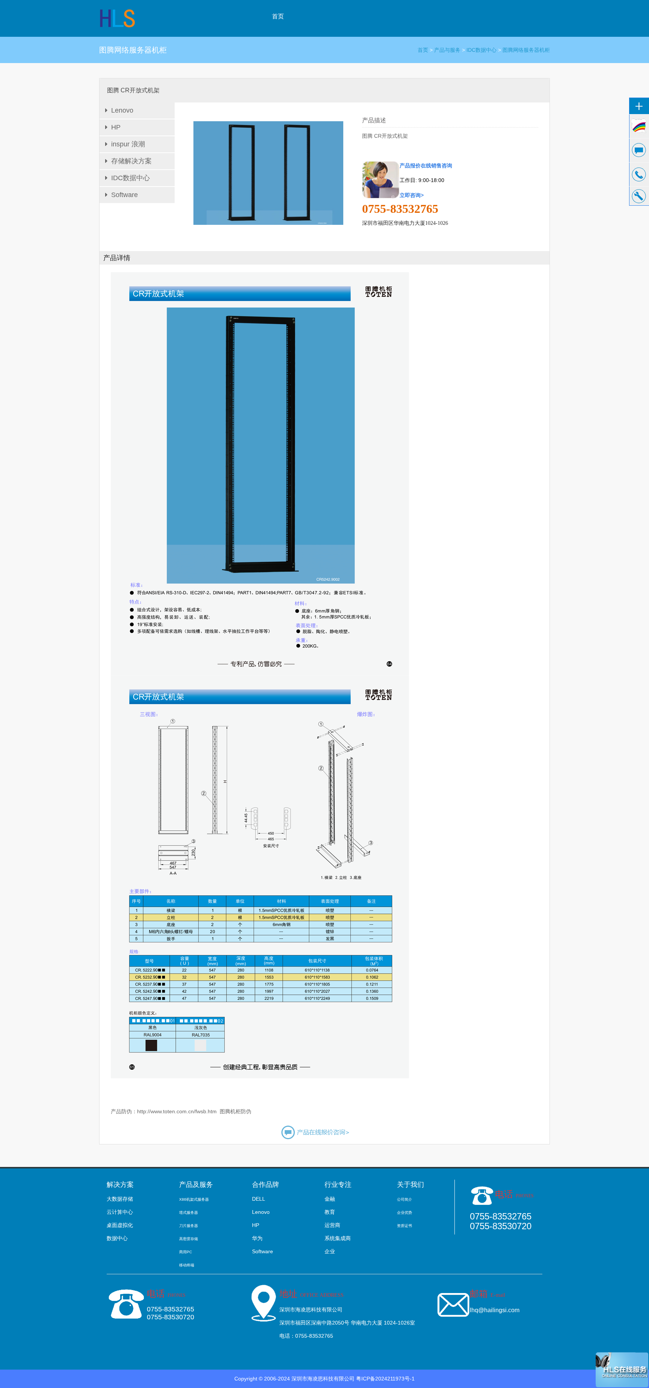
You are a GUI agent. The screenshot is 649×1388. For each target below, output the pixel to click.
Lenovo (122, 110)
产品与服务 (447, 50)
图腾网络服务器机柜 (526, 50)
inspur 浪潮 (128, 144)
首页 (278, 16)
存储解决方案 (131, 161)
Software (124, 195)
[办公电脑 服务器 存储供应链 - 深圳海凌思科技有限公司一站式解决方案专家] (118, 18)
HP (116, 127)
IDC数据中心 (481, 50)
